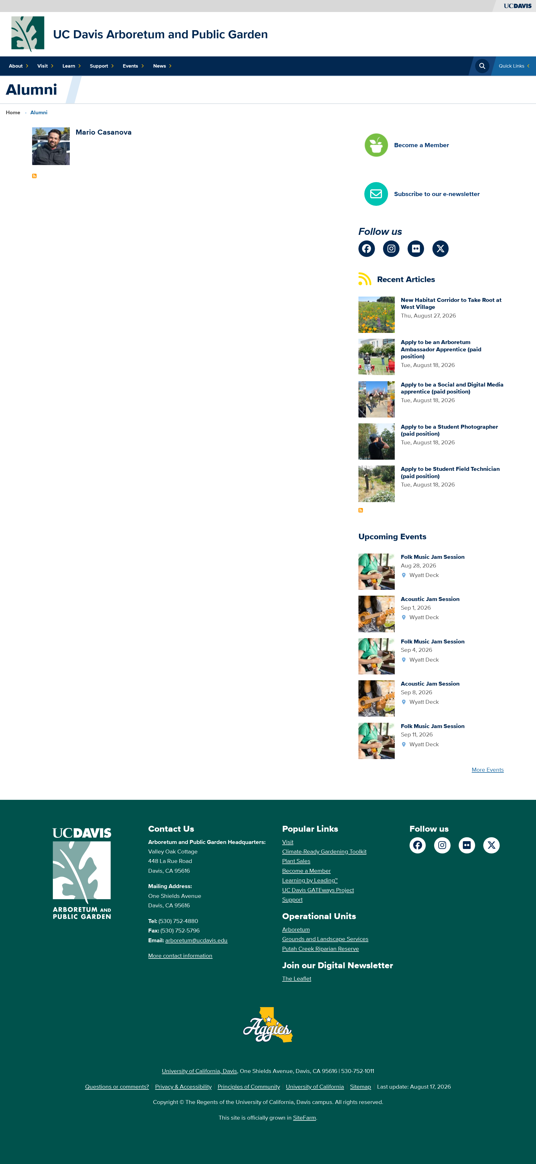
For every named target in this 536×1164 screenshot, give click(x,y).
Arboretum (296, 929)
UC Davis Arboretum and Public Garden (160, 34)
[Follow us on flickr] (416, 248)
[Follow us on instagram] (391, 248)
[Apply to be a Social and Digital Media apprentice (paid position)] (376, 398)
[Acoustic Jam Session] (376, 613)
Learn (69, 66)
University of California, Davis (199, 1071)
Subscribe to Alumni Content (34, 176)
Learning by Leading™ (310, 880)
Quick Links (511, 65)
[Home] (28, 33)
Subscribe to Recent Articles (360, 510)
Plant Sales (296, 861)
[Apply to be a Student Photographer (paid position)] (376, 440)
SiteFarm (304, 1117)
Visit (42, 66)
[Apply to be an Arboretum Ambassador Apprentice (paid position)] (376, 356)
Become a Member (306, 870)
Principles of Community (249, 1086)
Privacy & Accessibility (183, 1086)
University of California (315, 1086)
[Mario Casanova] (51, 145)
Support (99, 66)
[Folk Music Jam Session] (376, 571)
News (159, 66)
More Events (488, 769)
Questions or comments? (117, 1086)
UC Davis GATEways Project (318, 890)
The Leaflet (296, 978)
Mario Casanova (104, 132)
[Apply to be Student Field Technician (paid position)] (376, 483)
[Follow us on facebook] (366, 248)
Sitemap (360, 1086)
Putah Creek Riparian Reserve (320, 948)
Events (130, 66)
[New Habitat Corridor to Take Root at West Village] (376, 314)
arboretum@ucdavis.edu (196, 940)
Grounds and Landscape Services (325, 938)
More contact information (180, 955)
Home (13, 112)
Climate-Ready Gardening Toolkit (324, 851)
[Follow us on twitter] (440, 248)
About (16, 66)
